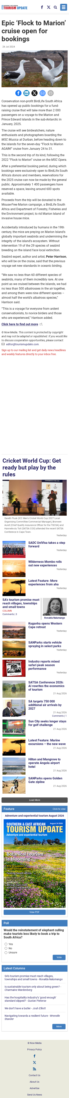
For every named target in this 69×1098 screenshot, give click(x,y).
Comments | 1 (59, 716)
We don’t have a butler (18, 1008)
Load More (34, 800)
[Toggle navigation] (63, 7)
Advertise (34, 1088)
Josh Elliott (39, 1008)
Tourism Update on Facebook (34, 1056)
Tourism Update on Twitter (34, 1062)
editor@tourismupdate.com (22, 344)
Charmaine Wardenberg (18, 989)
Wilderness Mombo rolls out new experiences (45, 563)
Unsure (13, 952)
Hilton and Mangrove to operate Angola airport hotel (44, 763)
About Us (34, 1082)
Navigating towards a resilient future (26, 1015)
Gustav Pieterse (37, 1000)
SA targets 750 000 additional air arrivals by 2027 (45, 705)
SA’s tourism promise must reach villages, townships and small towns (20, 603)
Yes (11, 944)
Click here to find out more (20, 324)
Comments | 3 (9, 614)
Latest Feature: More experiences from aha (43, 582)
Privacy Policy (34, 1049)
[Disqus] (35, 405)
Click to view (59, 809)
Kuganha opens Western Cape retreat (45, 625)
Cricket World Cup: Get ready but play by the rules (31, 467)
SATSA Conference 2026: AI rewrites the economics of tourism (46, 686)
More (59, 1026)
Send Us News (34, 1094)
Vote (59, 957)
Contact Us (34, 1075)
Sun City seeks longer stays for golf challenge (47, 723)
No (10, 948)
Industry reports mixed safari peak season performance (44, 665)
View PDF (34, 912)
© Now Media (35, 1043)
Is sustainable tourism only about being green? (32, 986)
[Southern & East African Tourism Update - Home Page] (14, 7)
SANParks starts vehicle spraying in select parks (45, 644)
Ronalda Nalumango (54, 618)
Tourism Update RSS (34, 1069)
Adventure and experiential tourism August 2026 (34, 815)
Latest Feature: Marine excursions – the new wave (47, 742)
